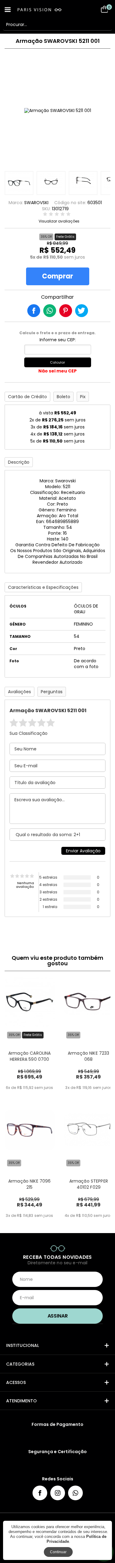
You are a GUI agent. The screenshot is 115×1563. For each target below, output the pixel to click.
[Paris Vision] (46, 10)
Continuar (58, 1552)
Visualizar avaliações (59, 221)
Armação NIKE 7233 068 (88, 1056)
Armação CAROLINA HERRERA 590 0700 (29, 1056)
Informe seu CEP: (58, 340)
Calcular (57, 362)
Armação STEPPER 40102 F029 (88, 1184)
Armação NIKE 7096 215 (29, 1184)
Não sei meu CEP (57, 371)
